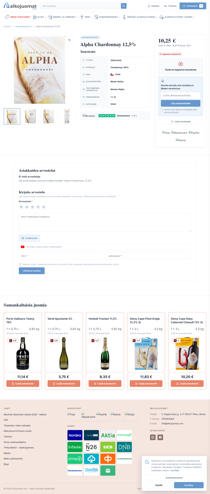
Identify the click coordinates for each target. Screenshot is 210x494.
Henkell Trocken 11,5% (103, 318)
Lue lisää (175, 470)
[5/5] (43, 206)
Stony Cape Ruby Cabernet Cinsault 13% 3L (187, 320)
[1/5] (21, 206)
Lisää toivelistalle (182, 121)
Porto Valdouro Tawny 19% (20, 320)
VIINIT (87, 17)
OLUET (40, 17)
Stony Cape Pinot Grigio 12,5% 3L (145, 320)
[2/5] (26, 206)
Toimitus (8, 436)
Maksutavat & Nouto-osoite (18, 431)
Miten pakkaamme (13, 458)
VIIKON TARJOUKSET (20, 17)
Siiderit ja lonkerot (64, 17)
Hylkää (158, 485)
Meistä (7, 453)
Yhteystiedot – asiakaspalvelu (19, 447)
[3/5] (32, 206)
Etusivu (7, 26)
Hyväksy (188, 485)
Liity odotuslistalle (180, 103)
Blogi (6, 464)
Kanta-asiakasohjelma (15, 442)
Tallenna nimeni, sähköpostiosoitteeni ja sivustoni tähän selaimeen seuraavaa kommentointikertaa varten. (70, 264)
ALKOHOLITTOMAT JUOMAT (178, 17)
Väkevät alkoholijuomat (141, 17)
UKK (6, 420)
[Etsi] (124, 6)
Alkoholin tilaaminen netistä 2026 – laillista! (25, 414)
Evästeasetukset (174, 477)
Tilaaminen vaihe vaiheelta (17, 425)
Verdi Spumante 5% (60, 318)
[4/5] (38, 206)
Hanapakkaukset (108, 17)
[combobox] (80, 6)
